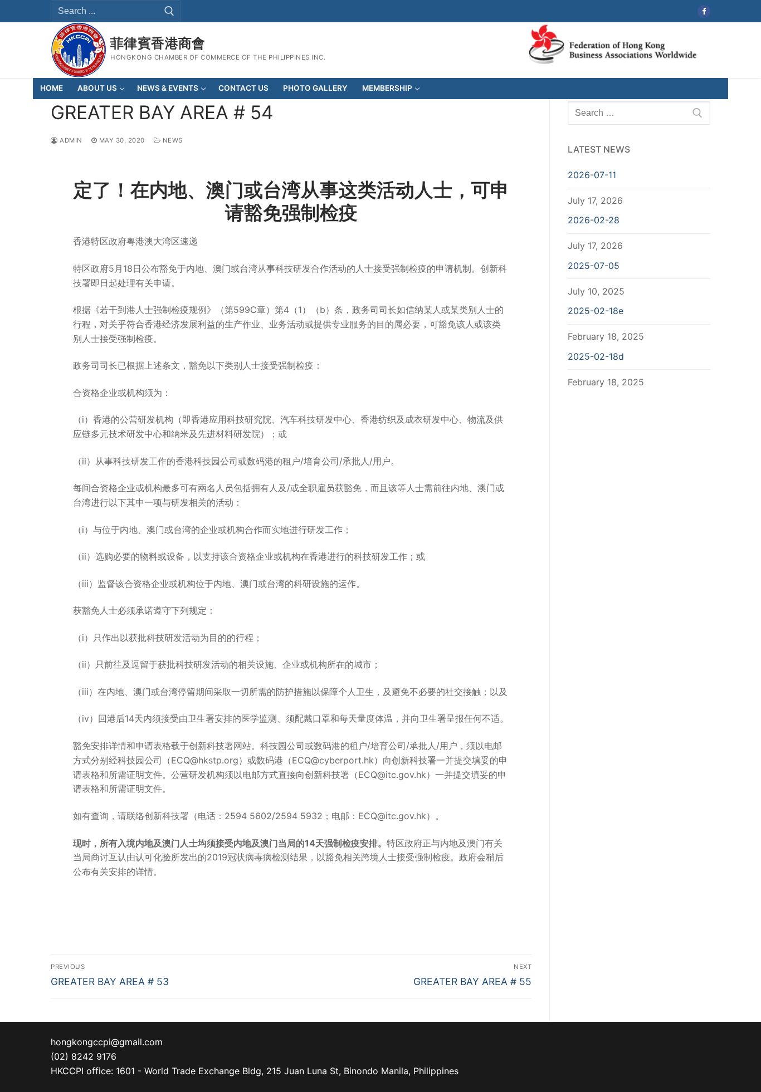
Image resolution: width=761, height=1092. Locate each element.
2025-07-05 (593, 265)
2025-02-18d (596, 356)
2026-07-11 (592, 174)
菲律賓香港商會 (158, 43)
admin (70, 140)
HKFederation (612, 43)
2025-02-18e (595, 310)
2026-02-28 (593, 220)
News (171, 140)
